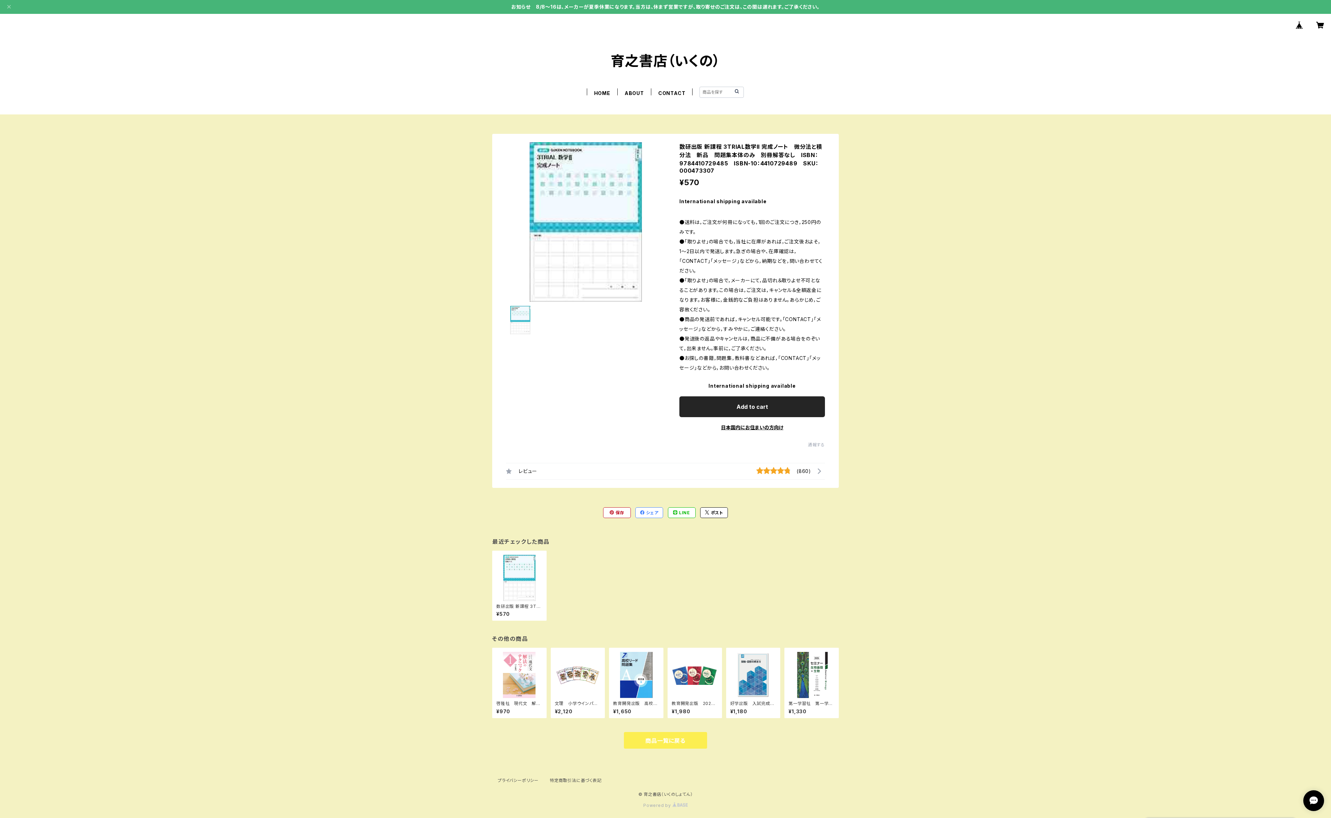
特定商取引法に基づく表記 (576, 780)
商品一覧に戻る (665, 740)
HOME (602, 93)
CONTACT (672, 93)
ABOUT (634, 93)
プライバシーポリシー (518, 780)
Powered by (657, 805)
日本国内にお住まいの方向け (752, 427)
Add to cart (752, 406)
